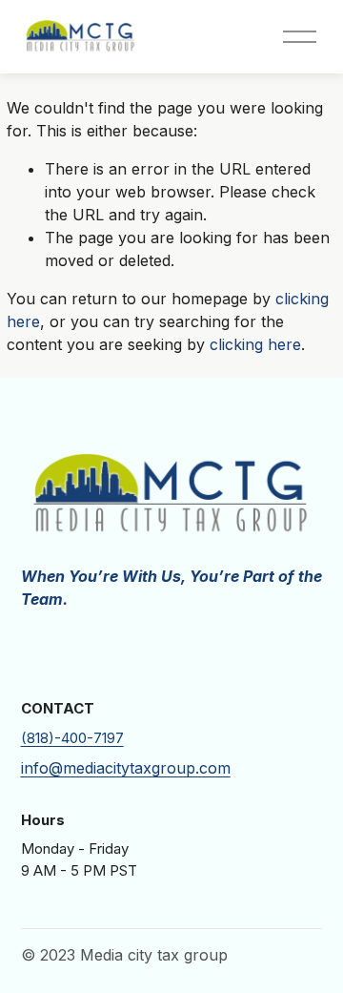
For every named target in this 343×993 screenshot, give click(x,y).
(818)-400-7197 (72, 738)
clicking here (255, 344)
